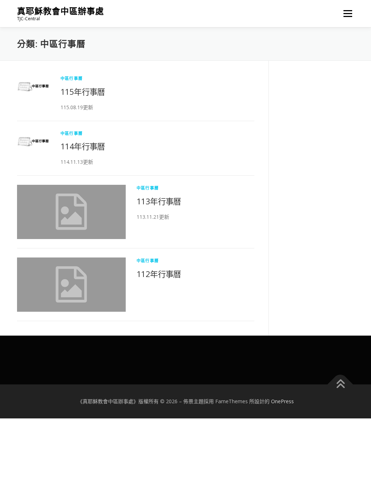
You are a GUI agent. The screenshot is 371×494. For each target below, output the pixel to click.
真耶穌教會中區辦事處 (60, 11)
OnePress (282, 401)
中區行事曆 (72, 78)
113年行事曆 (159, 201)
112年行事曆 (159, 273)
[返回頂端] (340, 384)
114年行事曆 (83, 146)
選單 (346, 13)
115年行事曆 (83, 91)
